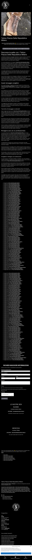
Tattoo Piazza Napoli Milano (8, 460)
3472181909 (10, 411)
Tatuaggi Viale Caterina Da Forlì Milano (7, 541)
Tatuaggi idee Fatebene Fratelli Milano (7, 542)
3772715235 (9, 432)
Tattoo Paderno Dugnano (6, 497)
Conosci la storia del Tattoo (6, 483)
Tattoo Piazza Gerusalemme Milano (9, 459)
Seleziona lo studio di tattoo (6, 369)
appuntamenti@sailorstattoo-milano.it (18, 432)
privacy (22, 387)
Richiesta (3, 380)
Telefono (3, 376)
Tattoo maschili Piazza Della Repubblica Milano (20, 491)
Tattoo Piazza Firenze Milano (8, 455)
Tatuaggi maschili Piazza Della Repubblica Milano (12, 489)
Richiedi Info (6, 529)
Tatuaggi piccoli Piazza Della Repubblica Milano (16, 490)
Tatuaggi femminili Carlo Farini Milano (7, 538)
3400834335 (7, 528)
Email (17, 376)
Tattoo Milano (5, 454)
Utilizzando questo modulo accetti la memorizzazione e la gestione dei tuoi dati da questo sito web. (14, 390)
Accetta (16, 553)
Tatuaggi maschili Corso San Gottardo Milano (8, 537)
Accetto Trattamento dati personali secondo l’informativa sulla (12, 387)
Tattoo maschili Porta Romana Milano (7, 544)
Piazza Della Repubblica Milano (7, 496)
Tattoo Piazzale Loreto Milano (7, 498)
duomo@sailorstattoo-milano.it (18, 411)
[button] (30, 546)
